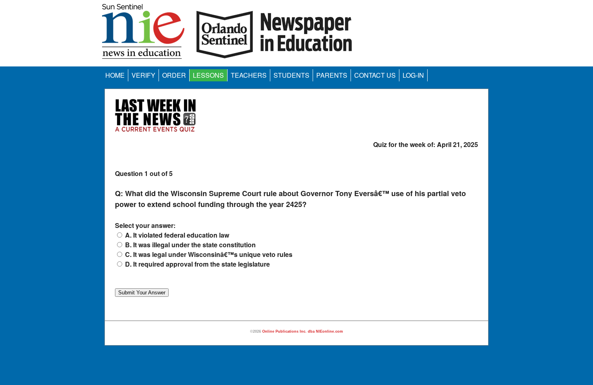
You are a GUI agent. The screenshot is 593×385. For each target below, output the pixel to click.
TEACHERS (249, 75)
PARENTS (331, 75)
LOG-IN (413, 75)
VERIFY (143, 75)
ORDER (174, 75)
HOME (115, 75)
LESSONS (208, 75)
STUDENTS (291, 75)
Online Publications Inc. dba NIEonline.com (302, 331)
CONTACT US (375, 75)
